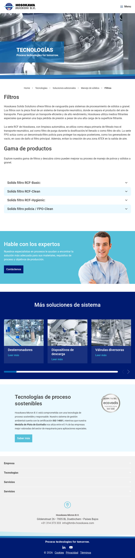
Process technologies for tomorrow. (67, 541)
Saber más (23, 438)
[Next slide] (128, 372)
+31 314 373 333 (51, 523)
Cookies (59, 552)
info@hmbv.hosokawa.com (78, 523)
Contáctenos (13, 269)
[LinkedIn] (63, 547)
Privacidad (72, 552)
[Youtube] (71, 547)
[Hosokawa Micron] (20, 7)
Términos (85, 552)
